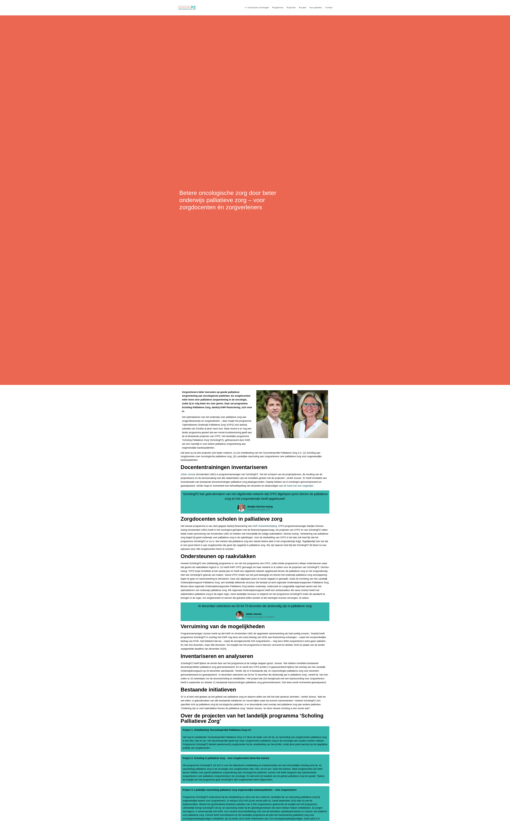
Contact (329, 8)
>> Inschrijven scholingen (257, 8)
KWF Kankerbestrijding (264, 526)
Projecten (291, 8)
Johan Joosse (188, 474)
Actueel (302, 8)
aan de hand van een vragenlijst (296, 485)
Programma (277, 8)
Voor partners (315, 8)
